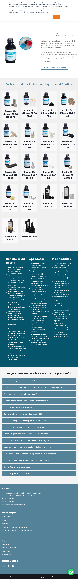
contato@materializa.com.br (15, 505)
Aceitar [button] (56, 17)
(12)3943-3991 (10, 499)
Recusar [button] (65, 17)
